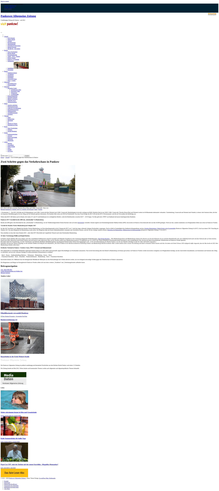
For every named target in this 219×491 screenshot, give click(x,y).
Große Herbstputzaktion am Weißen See (11, 271)
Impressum (7, 482)
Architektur (11, 74)
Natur (9, 117)
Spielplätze (10, 77)
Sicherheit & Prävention (14, 45)
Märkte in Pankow (13, 99)
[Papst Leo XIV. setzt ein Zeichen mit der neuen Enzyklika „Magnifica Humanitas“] (14, 461)
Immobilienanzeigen (13, 109)
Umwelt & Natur (12, 79)
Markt (5, 103)
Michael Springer (5, 209)
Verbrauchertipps (12, 102)
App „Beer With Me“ (6, 269)
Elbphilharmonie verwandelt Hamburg (14, 313)
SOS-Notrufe (11, 38)
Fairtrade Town (12, 100)
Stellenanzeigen (12, 111)
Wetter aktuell (11, 39)
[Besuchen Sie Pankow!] (9, 25)
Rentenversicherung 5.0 (9, 320)
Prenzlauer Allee (15, 91)
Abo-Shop (7, 489)
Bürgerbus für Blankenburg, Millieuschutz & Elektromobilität (124, 230)
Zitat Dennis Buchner (104, 238)
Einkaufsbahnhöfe (12, 96)
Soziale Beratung (12, 131)
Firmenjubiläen (12, 85)
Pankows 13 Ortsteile (13, 59)
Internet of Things (12, 123)
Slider (35, 209)
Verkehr (10, 41)
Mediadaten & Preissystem (11, 487)
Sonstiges (10, 114)
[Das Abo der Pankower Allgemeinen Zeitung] (14, 476)
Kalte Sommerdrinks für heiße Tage (13, 438)
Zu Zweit (10, 151)
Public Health (11, 146)
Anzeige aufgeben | (9, 7)
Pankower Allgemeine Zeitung (18, 15)
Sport (9, 148)
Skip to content (5, 1)
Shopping (6, 86)
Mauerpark (10, 140)
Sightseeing (11, 61)
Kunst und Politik (12, 137)
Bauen (6, 71)
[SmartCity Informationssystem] (212, 14)
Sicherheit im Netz (13, 125)
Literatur (10, 136)
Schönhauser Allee (16, 89)
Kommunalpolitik (12, 55)
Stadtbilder (11, 68)
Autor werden (8, 9)
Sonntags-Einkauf (12, 97)
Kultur (6, 133)
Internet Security (12, 47)
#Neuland (10, 120)
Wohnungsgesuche (13, 106)
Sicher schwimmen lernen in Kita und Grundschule (19, 412)
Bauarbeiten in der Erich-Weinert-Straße (15, 356)
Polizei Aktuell (11, 58)
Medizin (10, 143)
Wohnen (10, 129)
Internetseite (81, 222)
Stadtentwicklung (12, 73)
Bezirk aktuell (11, 53)
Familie (10, 149)
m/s (2, 415)
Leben (6, 142)
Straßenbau (11, 76)
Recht (5, 126)
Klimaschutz (11, 119)
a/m (2, 441)
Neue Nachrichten (12, 52)
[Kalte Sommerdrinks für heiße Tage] (14, 435)
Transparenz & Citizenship (11, 485)
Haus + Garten (11, 80)
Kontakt (6, 481)
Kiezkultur (10, 70)
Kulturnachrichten (12, 134)
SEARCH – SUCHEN (14, 49)
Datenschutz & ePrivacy (10, 484)
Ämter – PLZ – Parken (14, 56)
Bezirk (6, 50)
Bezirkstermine (12, 42)
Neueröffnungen (12, 83)
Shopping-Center (12, 88)
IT (8, 122)
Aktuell (6, 36)
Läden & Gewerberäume (14, 108)
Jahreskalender (11, 44)
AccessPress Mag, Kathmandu (47, 478)
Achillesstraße (15, 94)
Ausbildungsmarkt (12, 113)
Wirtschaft (7, 82)
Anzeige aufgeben (12, 105)
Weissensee (14, 93)
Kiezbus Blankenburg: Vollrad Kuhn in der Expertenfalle (159, 228)
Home (2, 157)
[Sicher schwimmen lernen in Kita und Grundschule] (14, 409)
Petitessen (10, 139)
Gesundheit (11, 145)
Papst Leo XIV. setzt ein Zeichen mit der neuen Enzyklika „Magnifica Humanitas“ (29, 464)
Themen (6, 116)
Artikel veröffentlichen (10, 6)
